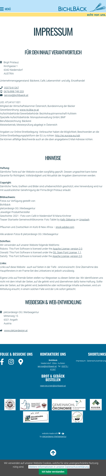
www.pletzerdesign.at (16, 330)
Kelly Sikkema (67, 219)
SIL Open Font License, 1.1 (67, 252)
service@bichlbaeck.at (16, 95)
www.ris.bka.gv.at (29, 109)
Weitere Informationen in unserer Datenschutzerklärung (59, 466)
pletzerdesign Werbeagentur (54, 436)
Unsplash (84, 219)
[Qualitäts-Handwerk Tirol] (33, 409)
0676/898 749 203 (14, 91)
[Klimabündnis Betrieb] (36, 421)
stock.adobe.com (65, 227)
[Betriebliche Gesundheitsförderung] (77, 421)
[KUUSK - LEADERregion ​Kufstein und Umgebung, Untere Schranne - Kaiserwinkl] (96, 409)
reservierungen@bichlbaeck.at (53, 386)
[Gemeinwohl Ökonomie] (69, 409)
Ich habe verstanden (53, 471)
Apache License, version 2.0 (67, 248)
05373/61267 (11, 87)
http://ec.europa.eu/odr (67, 135)
